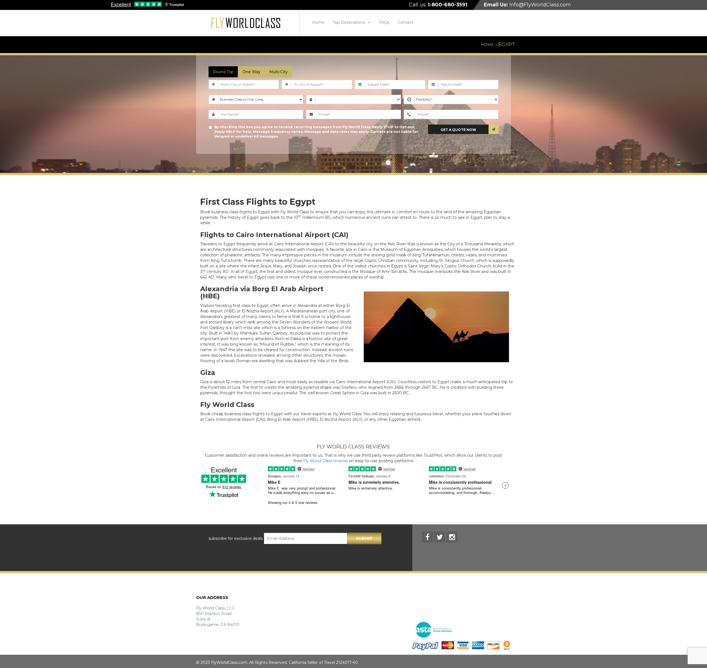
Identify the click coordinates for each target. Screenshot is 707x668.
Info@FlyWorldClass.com (527, 5)
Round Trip (223, 71)
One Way (251, 71)
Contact (405, 22)
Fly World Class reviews (325, 460)
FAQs (384, 22)
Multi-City (278, 71)
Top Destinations (349, 22)
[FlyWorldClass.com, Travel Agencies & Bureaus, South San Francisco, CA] (486, 630)
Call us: (438, 5)
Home (318, 22)
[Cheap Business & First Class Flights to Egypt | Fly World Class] (245, 23)
